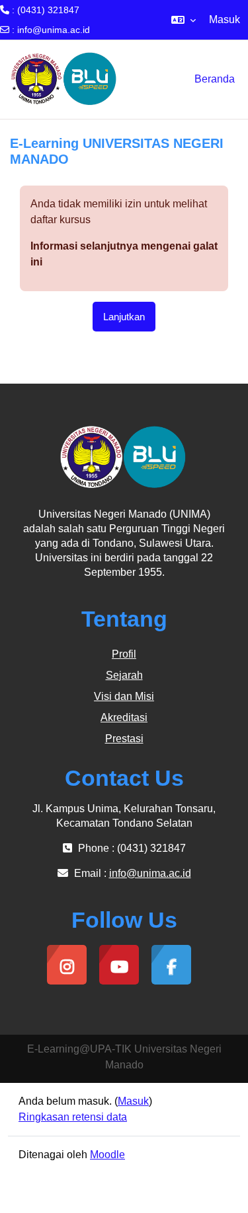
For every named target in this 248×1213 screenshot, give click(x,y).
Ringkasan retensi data (73, 1117)
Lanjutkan (124, 316)
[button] (183, 20)
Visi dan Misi (124, 696)
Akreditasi (124, 717)
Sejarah (124, 675)
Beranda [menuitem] (214, 79)
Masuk (224, 19)
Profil (124, 654)
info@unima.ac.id (53, 29)
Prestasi (124, 738)
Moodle (107, 1154)
